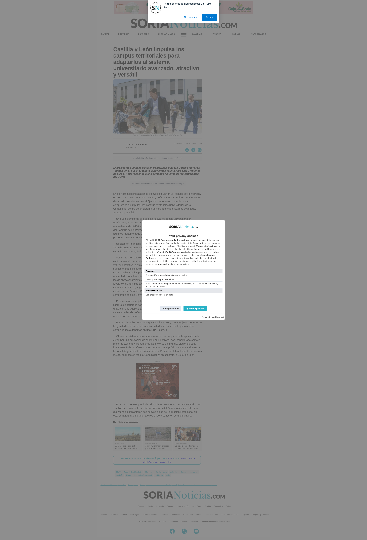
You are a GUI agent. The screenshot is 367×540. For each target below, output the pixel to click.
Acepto (210, 17)
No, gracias (190, 17)
